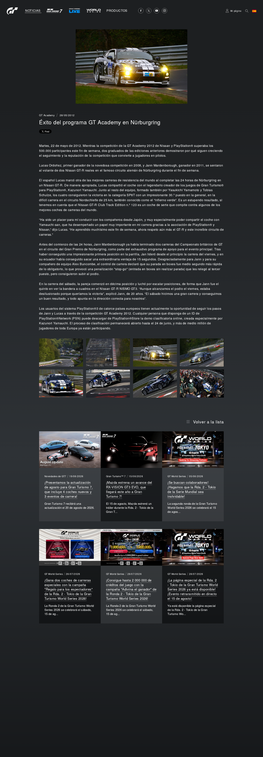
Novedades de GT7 (55, 476)
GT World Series (177, 476)
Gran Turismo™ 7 (116, 476)
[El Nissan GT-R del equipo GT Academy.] (155, 384)
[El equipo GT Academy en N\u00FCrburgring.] (202, 353)
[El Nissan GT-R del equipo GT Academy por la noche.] (155, 353)
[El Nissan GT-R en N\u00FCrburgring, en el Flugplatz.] (108, 353)
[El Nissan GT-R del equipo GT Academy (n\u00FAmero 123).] (61, 353)
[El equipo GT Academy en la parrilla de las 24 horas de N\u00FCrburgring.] (202, 384)
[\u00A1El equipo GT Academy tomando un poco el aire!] (61, 384)
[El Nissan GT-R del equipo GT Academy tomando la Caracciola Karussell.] (108, 384)
